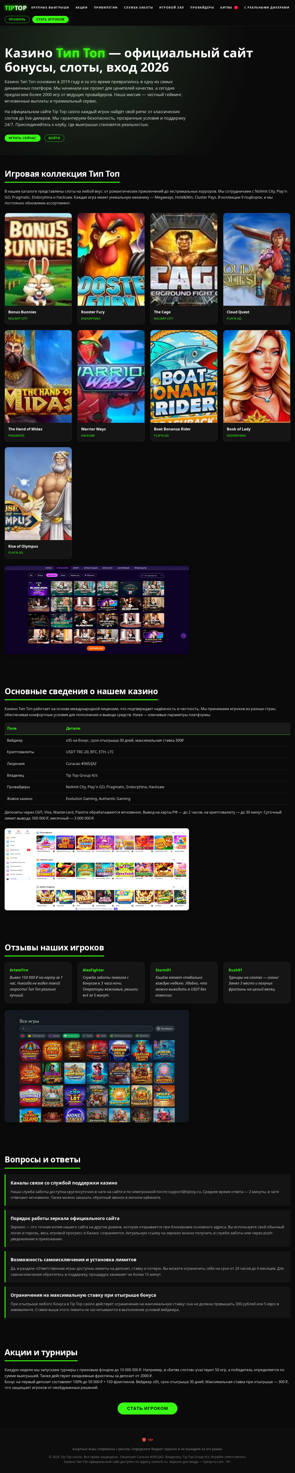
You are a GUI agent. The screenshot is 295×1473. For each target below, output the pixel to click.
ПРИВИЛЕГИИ (106, 7)
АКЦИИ (82, 7)
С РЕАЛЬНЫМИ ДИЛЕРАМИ (266, 7)
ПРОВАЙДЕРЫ (202, 7)
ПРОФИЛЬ (17, 19)
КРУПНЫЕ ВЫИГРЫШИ (50, 7)
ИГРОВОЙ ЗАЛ (171, 7)
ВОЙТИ (54, 138)
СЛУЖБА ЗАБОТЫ (138, 7)
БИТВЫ (228, 7)
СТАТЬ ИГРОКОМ (50, 19)
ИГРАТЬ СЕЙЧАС (22, 138)
